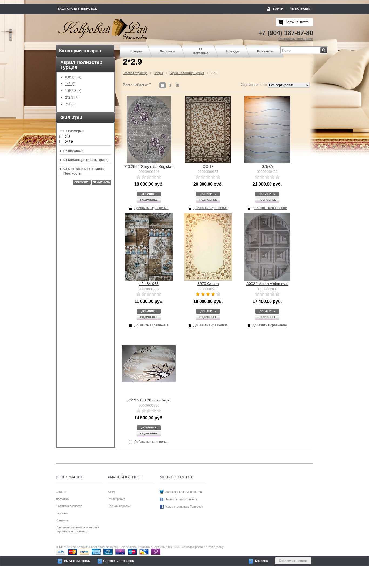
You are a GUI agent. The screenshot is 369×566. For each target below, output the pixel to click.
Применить (101, 182)
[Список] (177, 85)
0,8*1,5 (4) (73, 77)
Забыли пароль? (119, 506)
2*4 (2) (70, 104)
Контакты (265, 51)
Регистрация (300, 8)
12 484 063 (149, 284)
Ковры (136, 51)
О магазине (200, 51)
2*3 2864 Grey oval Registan (148, 166)
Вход (111, 491)
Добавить (148, 193)
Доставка (62, 499)
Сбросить (81, 182)
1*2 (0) (70, 84)
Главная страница (135, 73)
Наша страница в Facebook (184, 506)
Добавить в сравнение (151, 208)
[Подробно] (170, 85)
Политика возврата (69, 506)
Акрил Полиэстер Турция (187, 73)
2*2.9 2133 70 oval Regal (148, 400)
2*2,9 (69, 142)
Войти (278, 8)
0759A (267, 166)
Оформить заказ (293, 561)
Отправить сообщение (295, 39)
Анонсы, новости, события (183, 491)
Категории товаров (80, 50)
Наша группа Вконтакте (181, 499)
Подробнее (149, 199)
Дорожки (167, 51)
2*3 (67, 137)
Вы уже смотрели (77, 561)
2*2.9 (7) (71, 97)
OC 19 (208, 166)
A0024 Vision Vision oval (267, 284)
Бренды (233, 51)
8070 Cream (208, 284)
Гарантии (62, 513)
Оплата (61, 491)
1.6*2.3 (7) (73, 91)
